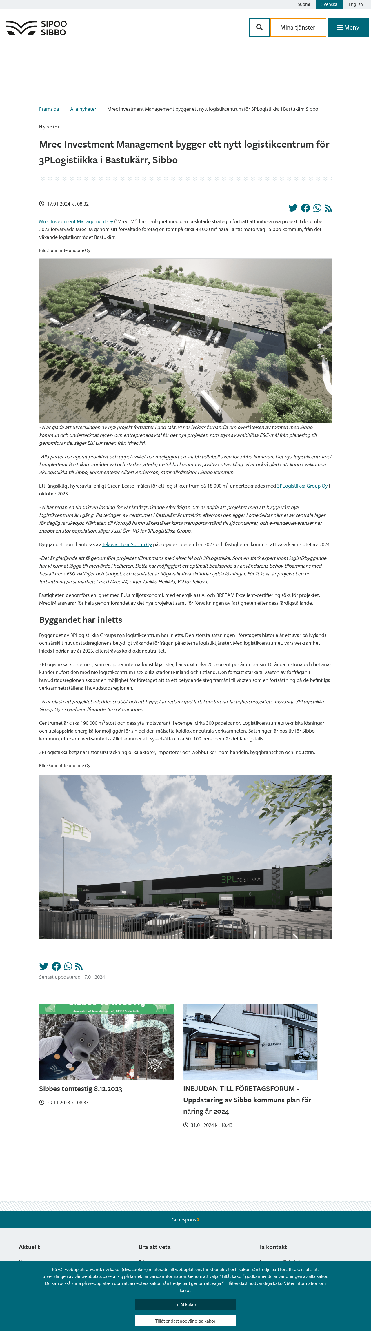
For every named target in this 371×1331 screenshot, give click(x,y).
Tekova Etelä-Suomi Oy (127, 544)
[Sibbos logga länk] (36, 33)
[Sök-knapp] (259, 27)
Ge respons (184, 1219)
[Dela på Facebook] (305, 210)
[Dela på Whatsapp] (317, 210)
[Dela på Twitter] (293, 210)
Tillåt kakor (185, 1304)
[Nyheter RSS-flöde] (328, 210)
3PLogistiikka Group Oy (302, 485)
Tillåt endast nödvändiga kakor (185, 1321)
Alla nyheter (83, 109)
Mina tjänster (298, 27)
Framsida (49, 109)
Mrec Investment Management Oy (76, 221)
